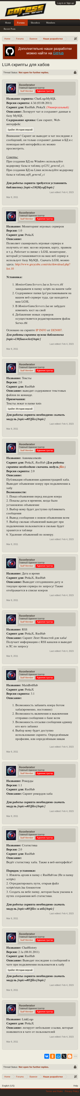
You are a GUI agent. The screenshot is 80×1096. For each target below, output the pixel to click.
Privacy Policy (72, 1091)
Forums (21, 22)
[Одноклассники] (52, 1056)
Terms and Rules (54, 1091)
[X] (64, 1056)
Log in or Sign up (65, 3)
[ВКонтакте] (46, 1056)
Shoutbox (35, 22)
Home (8, 22)
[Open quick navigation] (75, 38)
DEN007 (56, 330)
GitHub (58, 53)
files (62, 467)
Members (50, 22)
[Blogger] (69, 1056)
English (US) (8, 1085)
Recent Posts (9, 29)
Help (75, 1085)
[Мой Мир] (58, 1056)
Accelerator (27, 84)
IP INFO (41, 330)
